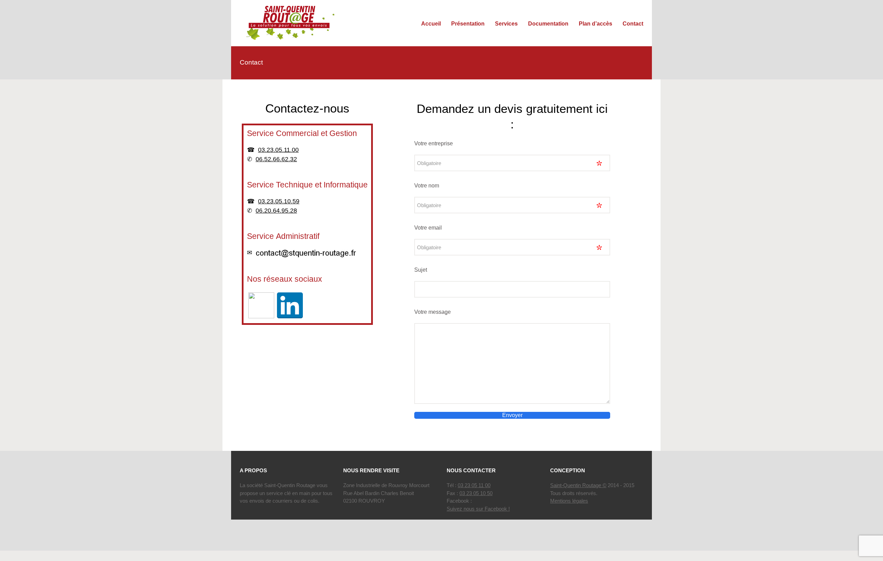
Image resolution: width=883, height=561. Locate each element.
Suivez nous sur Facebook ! (478, 509)
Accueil (431, 24)
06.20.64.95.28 (276, 210)
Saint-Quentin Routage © (578, 485)
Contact (633, 24)
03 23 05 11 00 (474, 485)
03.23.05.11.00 (278, 149)
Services (506, 24)
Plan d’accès (595, 24)
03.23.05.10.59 (278, 201)
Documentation (548, 24)
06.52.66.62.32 (276, 159)
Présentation (468, 24)
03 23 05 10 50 (476, 493)
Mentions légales (569, 501)
